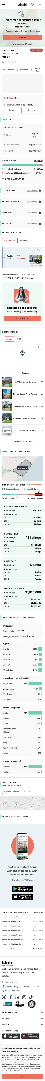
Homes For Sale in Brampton (13, 939)
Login (8, 430)
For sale (9, 339)
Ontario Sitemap (8, 948)
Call (14, 110)
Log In (30, 44)
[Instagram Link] (24, 997)
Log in (40, 4)
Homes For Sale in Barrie (11, 944)
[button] (19, 144)
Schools (27, 791)
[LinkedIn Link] (17, 997)
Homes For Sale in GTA (11, 921)
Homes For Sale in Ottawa (12, 935)
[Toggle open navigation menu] (3, 4)
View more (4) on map (22, 441)
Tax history (24, 240)
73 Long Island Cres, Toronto (25, 394)
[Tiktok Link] (31, 997)
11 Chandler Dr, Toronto (25, 430)
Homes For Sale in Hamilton (12, 930)
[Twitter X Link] (4, 997)
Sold (19, 339)
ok (22, 1076)
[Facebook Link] (10, 997)
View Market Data (34, 484)
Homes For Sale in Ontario (12, 917)
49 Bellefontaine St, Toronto (25, 418)
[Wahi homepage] (22, 4)
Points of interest (12, 791)
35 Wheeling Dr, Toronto (25, 382)
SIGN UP (22, 37)
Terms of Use (24, 1071)
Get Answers (22, 319)
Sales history (9, 240)
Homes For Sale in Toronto (12, 926)
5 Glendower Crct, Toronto (25, 406)
